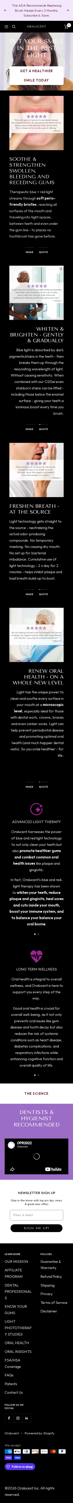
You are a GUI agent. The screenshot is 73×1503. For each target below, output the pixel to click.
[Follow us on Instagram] (17, 1418)
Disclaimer (48, 1311)
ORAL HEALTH (17, 1342)
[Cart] (66, 27)
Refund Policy (51, 1276)
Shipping (47, 1285)
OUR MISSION (16, 1261)
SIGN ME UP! (36, 1228)
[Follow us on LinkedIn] (26, 1418)
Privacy (46, 1293)
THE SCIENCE (36, 1093)
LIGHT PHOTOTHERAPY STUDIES (18, 1327)
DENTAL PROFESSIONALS (18, 1291)
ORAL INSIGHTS (18, 1351)
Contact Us (14, 1392)
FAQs (9, 1375)
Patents (11, 1383)
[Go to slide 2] (38, 934)
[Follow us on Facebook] (9, 1418)
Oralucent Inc (28, 1488)
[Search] (14, 26)
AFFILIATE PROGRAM (14, 1273)
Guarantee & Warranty (50, 1264)
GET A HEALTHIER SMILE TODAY (36, 75)
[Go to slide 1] (34, 934)
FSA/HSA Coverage (13, 1363)
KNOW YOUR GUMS (16, 1309)
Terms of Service (53, 1302)
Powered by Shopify (40, 1433)
